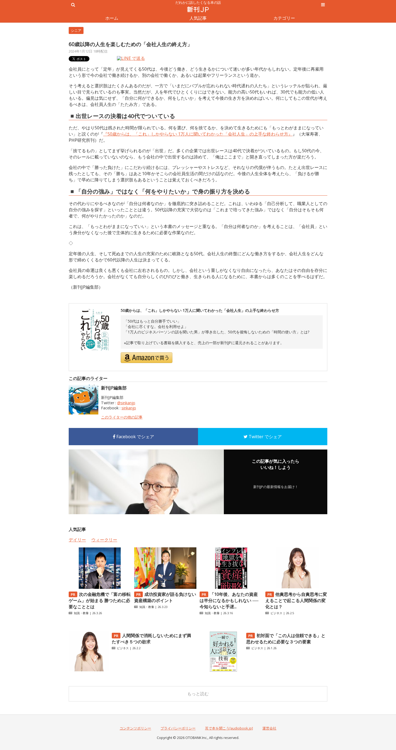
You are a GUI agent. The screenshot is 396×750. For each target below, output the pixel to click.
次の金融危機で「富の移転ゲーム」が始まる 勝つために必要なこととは (100, 600)
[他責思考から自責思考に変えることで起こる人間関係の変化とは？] (296, 587)
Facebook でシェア (134, 437)
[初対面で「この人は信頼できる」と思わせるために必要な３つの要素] (223, 670)
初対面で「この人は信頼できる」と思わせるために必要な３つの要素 (285, 639)
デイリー (77, 540)
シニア (76, 30)
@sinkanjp (126, 402)
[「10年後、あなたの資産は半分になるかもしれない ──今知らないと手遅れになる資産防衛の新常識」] (231, 587)
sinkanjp (128, 407)
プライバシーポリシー (178, 728)
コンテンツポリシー (135, 728)
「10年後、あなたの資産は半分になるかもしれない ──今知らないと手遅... (229, 600)
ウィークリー (104, 540)
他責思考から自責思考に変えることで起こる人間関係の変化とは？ (296, 600)
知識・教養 (81, 613)
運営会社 (269, 728)
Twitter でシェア (265, 437)
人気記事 (198, 18)
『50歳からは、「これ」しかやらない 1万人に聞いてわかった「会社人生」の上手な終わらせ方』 (198, 134)
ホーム (111, 18)
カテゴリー (284, 18)
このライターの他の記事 (122, 417)
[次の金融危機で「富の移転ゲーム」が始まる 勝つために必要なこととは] (100, 587)
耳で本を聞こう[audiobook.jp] (229, 728)
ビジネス (276, 613)
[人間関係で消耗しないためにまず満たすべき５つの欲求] (89, 670)
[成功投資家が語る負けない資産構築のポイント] (165, 587)
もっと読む (198, 694)
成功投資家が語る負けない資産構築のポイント (165, 597)
